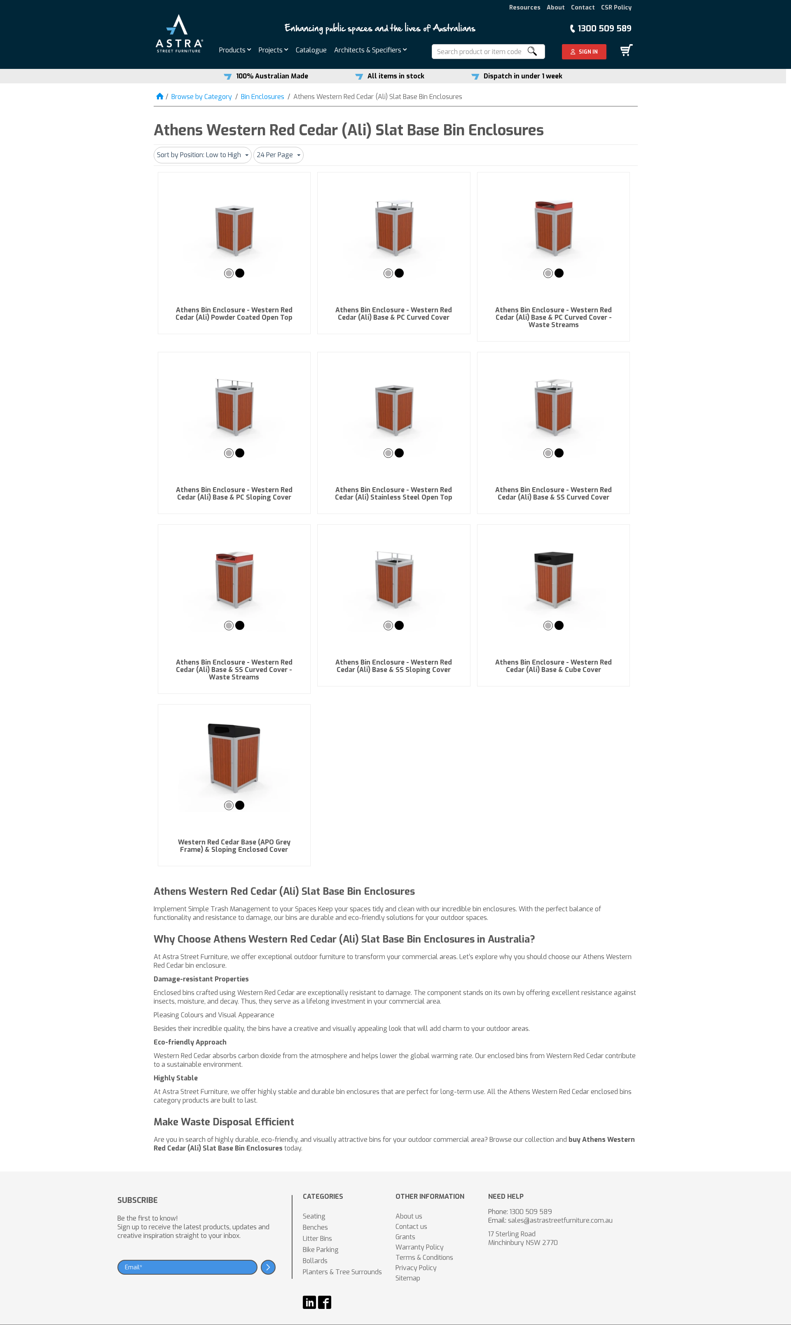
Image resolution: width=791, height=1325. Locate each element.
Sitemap (408, 1278)
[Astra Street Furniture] (179, 32)
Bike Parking (321, 1249)
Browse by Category (201, 96)
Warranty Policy (420, 1247)
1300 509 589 (605, 28)
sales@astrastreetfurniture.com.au (560, 1220)
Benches (315, 1227)
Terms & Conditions (424, 1257)
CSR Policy (616, 8)
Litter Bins (317, 1238)
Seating (314, 1216)
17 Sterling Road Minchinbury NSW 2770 (523, 1238)
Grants (405, 1237)
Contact (583, 8)
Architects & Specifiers (368, 50)
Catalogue (311, 50)
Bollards (315, 1261)
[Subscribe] (268, 1267)
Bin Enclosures (262, 96)
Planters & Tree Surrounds (342, 1272)
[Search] (532, 51)
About (556, 8)
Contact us (411, 1226)
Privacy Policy (416, 1268)
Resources (525, 8)
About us (409, 1216)
